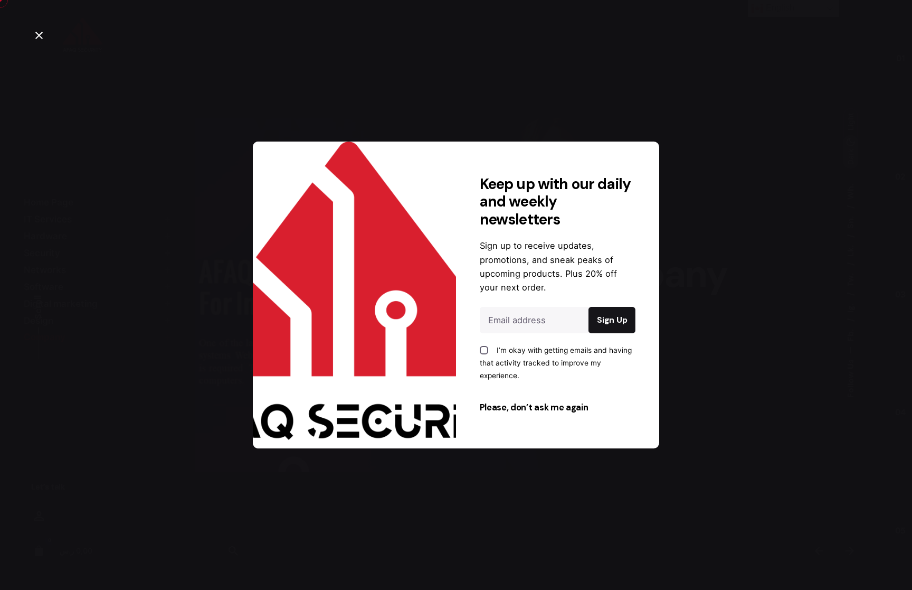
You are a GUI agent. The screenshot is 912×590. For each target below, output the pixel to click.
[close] (39, 35)
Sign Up (612, 320)
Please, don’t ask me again (534, 407)
